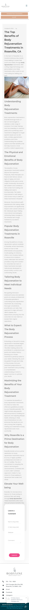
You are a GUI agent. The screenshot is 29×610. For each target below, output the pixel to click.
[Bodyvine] (9, 5)
